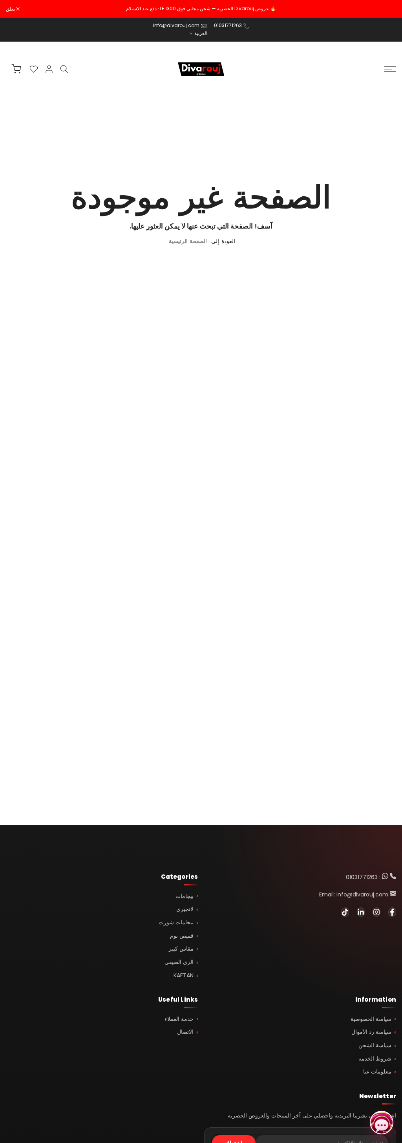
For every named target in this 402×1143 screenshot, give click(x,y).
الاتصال (185, 1032)
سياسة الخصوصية (371, 1019)
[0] (33, 69)
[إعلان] (201, 9)
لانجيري (185, 909)
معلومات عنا (377, 1071)
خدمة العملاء (179, 1019)
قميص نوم (182, 936)
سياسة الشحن (374, 1045)
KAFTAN (184, 975)
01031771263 (228, 25)
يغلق (387, 9)
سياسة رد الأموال (371, 1032)
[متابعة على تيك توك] (345, 912)
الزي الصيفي (179, 962)
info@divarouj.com (176, 25)
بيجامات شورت (176, 922)
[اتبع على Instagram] (376, 912)
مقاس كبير (181, 949)
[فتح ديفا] (381, 1122)
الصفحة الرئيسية (188, 241)
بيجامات (184, 896)
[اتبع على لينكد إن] (361, 912)
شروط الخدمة (374, 1059)
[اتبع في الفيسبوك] (392, 912)
